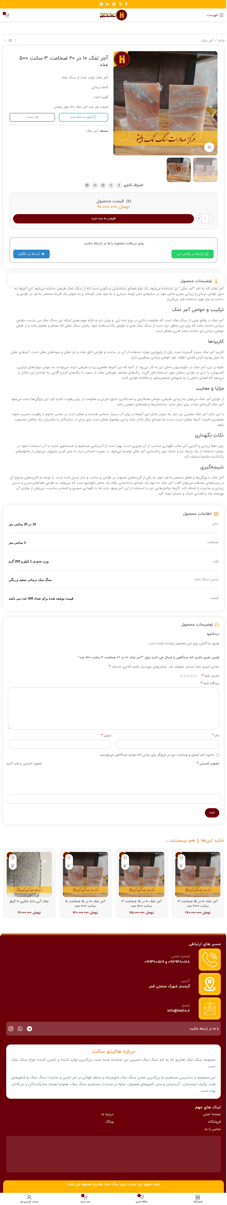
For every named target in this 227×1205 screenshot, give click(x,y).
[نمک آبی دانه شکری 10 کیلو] (29, 874)
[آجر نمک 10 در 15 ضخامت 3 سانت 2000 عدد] (198, 874)
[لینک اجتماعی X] (120, 4)
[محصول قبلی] (15, 40)
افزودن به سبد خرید (103, 219)
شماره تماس (180, 956)
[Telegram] (29, 1028)
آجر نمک (207, 40)
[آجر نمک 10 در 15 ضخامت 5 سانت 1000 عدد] (85, 874)
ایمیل (106, 735)
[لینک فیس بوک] (126, 4)
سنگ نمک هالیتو (106, 1184)
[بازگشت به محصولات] (10, 40)
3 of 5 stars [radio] (188, 676)
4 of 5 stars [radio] (184, 676)
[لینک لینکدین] (108, 4)
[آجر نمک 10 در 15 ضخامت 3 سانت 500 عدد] (141, 874)
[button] (181, 866)
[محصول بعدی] (5, 40)
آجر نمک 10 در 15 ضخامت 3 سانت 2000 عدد (198, 903)
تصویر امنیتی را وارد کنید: (24, 763)
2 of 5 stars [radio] (192, 676)
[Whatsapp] (20, 1028)
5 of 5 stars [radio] (181, 676)
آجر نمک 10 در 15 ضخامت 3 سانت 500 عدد (142, 903)
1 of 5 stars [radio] (195, 676)
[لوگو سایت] (113, 14)
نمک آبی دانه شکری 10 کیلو (29, 901)
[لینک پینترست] (114, 4)
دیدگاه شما (210, 683)
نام (215, 735)
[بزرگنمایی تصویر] (209, 147)
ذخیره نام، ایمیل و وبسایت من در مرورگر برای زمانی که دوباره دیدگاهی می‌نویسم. (157, 755)
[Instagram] (11, 1028)
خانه (221, 40)
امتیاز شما (210, 676)
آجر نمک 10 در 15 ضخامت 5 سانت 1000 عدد (85, 903)
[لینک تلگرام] (101, 4)
